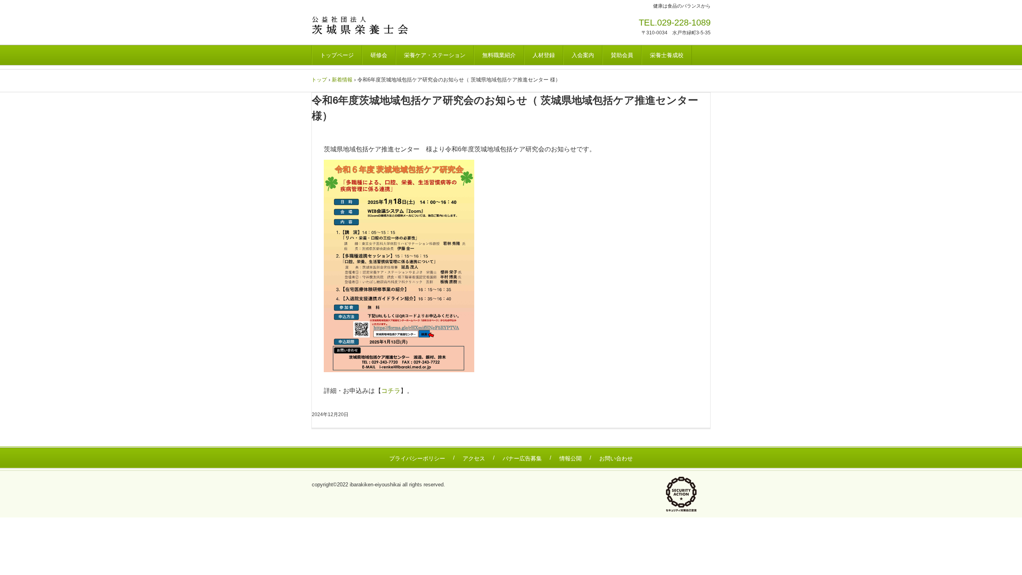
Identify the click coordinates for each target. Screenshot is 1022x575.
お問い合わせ (616, 458)
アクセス (474, 458)
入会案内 (583, 55)
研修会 (378, 55)
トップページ (337, 55)
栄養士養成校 (666, 55)
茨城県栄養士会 (367, 25)
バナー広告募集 (522, 458)
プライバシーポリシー (417, 458)
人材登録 (544, 55)
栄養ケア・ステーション (434, 55)
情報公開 (570, 458)
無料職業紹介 (499, 55)
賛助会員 (622, 55)
